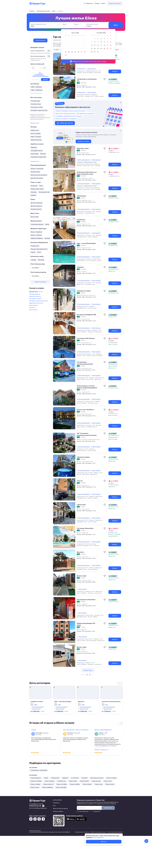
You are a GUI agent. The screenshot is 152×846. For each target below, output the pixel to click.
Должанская (36, 291)
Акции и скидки (111, 778)
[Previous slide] (118, 682)
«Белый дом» (81, 196)
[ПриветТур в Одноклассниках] (39, 819)
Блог (54, 805)
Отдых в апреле (49, 781)
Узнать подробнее (98, 837)
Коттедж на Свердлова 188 (86, 315)
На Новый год (61, 781)
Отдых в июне (110, 784)
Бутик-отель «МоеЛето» (85, 409)
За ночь (45, 79)
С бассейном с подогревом (39, 770)
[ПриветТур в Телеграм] (43, 819)
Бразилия (80, 552)
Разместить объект (115, 3)
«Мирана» (80, 267)
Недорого (65, 778)
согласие (90, 811)
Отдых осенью (96, 781)
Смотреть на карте (83, 141)
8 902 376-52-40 (35, 806)
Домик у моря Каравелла (103, 730)
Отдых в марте (87, 784)
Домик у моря (81, 576)
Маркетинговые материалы (60, 808)
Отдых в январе (35, 784)
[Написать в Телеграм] (43, 806)
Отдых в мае (98, 784)
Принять (103, 841)
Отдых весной (84, 781)
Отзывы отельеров (58, 811)
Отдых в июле (35, 787)
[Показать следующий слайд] (73, 64)
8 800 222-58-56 (66, 123)
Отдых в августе (48, 784)
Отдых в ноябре (75, 784)
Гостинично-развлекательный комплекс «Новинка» (87, 435)
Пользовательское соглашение (82, 832)
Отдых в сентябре (36, 781)
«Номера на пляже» (84, 291)
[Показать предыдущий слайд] (55, 64)
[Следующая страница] (93, 675)
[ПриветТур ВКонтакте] (30, 819)
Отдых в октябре (62, 784)
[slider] (31, 76)
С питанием (75, 778)
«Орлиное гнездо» (83, 457)
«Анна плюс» (81, 504)
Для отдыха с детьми (96, 778)
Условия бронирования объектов (115, 832)
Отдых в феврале (47, 787)
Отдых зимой (73, 781)
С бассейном (55, 778)
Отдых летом (108, 781)
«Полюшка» (81, 220)
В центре (84, 778)
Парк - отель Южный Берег (86, 243)
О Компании (56, 802)
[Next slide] (121, 682)
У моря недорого (36, 778)
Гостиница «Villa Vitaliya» (86, 338)
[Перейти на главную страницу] (37, 4)
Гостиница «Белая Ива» (85, 528)
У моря (56, 49)
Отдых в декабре (61, 787)
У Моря (33, 730)
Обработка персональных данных (98, 832)
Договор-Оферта (57, 800)
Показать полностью (101, 749)
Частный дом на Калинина (86, 599)
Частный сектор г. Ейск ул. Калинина (75, 730)
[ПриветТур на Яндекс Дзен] (35, 819)
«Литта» (80, 481)
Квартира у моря (83, 148)
